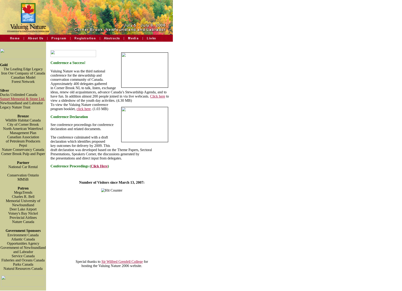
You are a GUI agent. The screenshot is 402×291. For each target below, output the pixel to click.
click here (84, 109)
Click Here (99, 166)
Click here (157, 96)
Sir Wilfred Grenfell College (122, 262)
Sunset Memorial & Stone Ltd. (22, 99)
